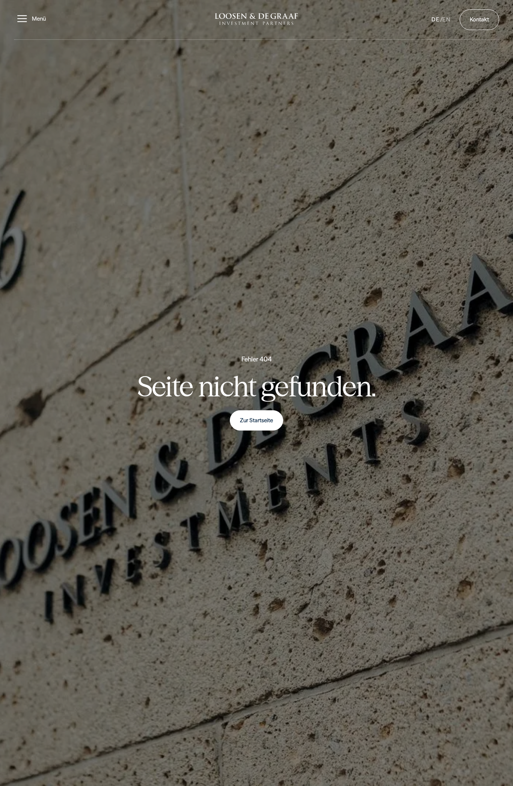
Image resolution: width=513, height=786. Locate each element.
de (436, 19)
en (446, 19)
